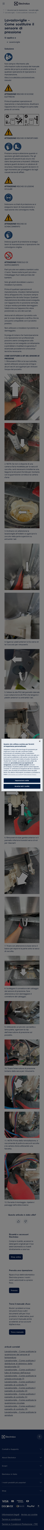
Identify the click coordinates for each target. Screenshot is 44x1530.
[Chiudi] (39, 741)
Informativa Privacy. (30, 774)
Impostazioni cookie (22, 780)
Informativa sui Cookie (15, 774)
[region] (22, 765)
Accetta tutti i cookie (22, 786)
